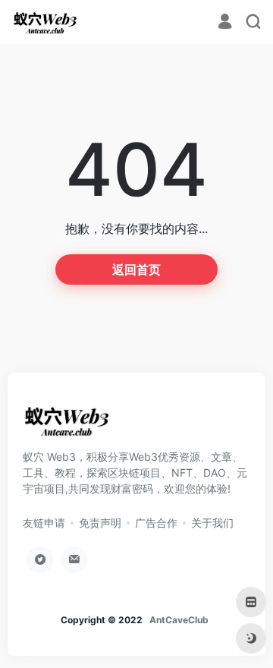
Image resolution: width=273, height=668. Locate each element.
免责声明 (100, 522)
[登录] (225, 23)
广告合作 (156, 522)
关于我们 (212, 522)
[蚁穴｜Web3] (45, 22)
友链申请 (44, 522)
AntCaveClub (179, 619)
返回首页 (136, 269)
